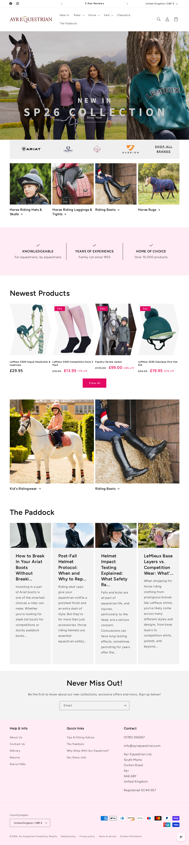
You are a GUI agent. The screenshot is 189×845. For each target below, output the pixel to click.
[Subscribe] (125, 705)
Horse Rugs (147, 210)
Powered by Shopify (46, 836)
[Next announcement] (127, 3)
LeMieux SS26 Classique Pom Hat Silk (158, 363)
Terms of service (107, 836)
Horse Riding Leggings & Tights (72, 212)
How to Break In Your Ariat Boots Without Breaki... (30, 567)
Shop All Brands (164, 149)
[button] (78, 15)
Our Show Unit (76, 757)
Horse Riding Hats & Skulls (26, 212)
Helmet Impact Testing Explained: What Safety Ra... (114, 570)
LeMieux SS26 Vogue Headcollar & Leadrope (30, 363)
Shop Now (94, 117)
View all (94, 383)
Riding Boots (105, 210)
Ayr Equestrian (27, 836)
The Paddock (75, 744)
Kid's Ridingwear (23, 489)
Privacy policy (87, 836)
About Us (16, 737)
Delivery (15, 750)
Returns (15, 757)
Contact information (131, 836)
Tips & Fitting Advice (80, 737)
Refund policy (68, 836)
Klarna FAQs (18, 764)
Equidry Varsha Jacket (108, 361)
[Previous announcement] (62, 3)
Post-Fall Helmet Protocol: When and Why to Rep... (72, 567)
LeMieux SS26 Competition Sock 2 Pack (72, 363)
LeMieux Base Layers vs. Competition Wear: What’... (158, 564)
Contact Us (17, 744)
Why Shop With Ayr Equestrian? (88, 750)
